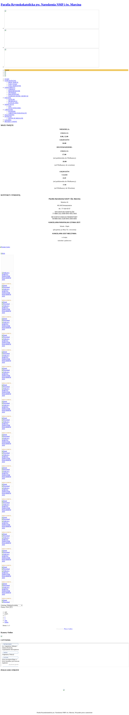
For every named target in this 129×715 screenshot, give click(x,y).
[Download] (6, 287)
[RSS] (3, 253)
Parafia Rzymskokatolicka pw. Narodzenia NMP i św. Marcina (41, 4)
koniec (6, 622)
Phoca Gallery (68, 629)
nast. (6, 620)
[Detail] (4, 285)
